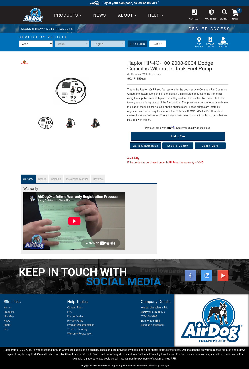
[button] (127, 15)
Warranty (28, 179)
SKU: (130, 78)
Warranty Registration (145, 145)
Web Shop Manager (159, 365)
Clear (158, 44)
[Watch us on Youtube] (222, 275)
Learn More (210, 145)
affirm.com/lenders (169, 349)
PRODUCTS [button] (67, 15)
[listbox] (35, 44)
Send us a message (152, 325)
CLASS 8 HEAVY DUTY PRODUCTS (47, 28)
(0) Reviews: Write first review (144, 74)
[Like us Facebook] (190, 275)
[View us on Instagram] (206, 275)
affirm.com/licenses (226, 354)
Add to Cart (178, 136)
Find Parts (137, 44)
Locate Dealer (177, 145)
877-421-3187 (149, 316)
